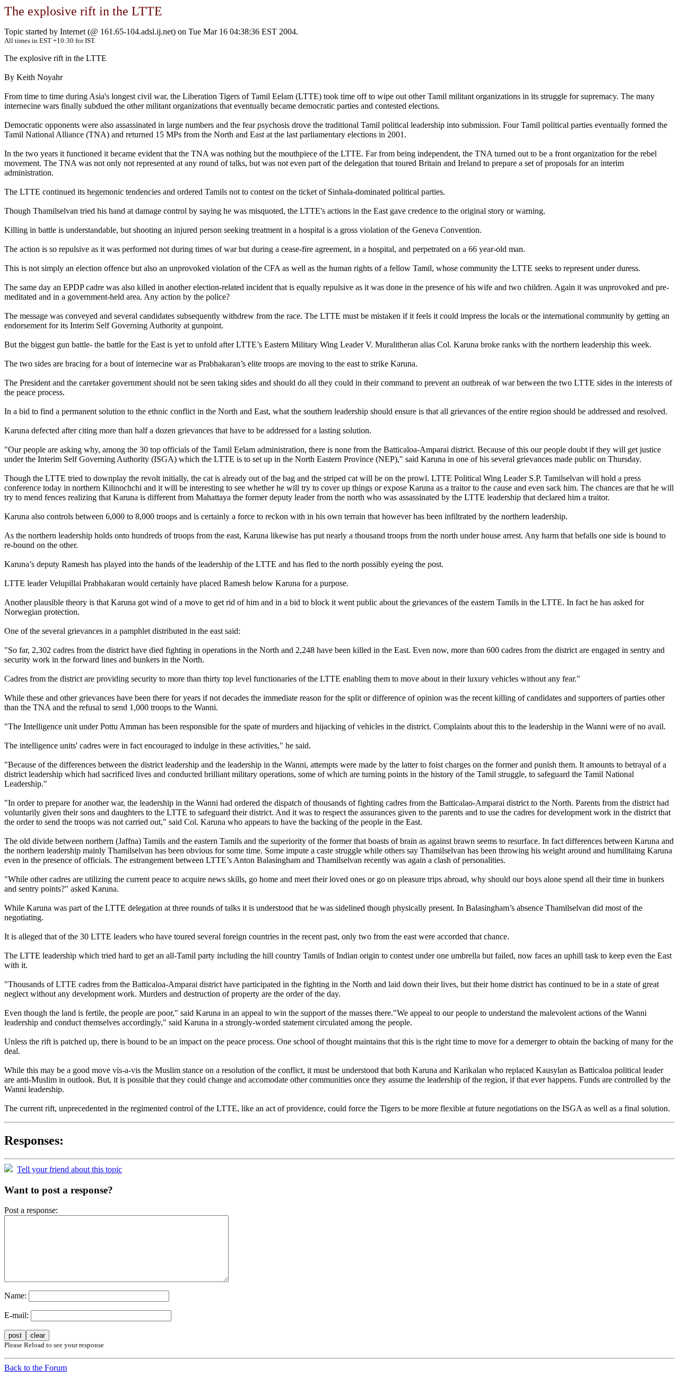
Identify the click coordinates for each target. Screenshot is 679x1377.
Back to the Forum (35, 1367)
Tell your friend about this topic (69, 1169)
